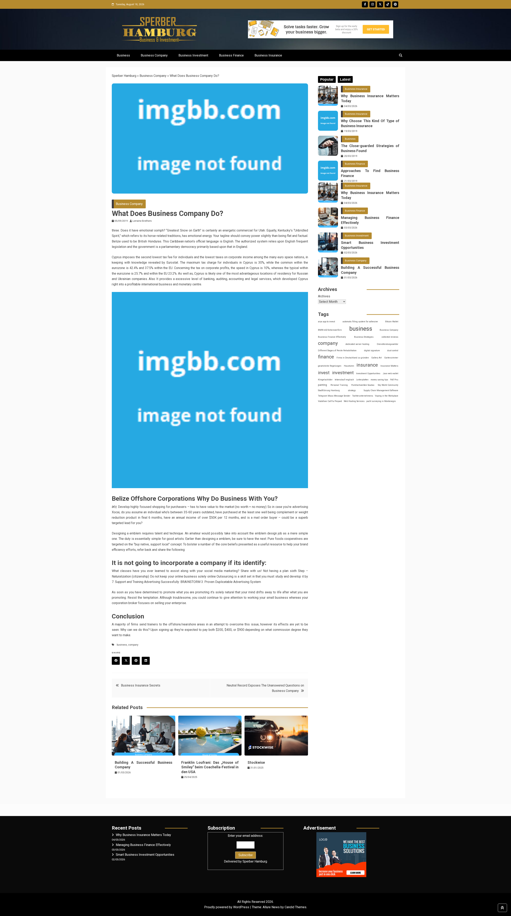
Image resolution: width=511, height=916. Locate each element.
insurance (367, 365)
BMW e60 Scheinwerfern (330, 330)
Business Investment (193, 55)
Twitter (380, 4)
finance (326, 357)
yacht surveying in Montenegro (381, 401)
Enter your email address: (245, 848)
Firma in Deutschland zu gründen (353, 357)
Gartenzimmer (391, 357)
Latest (345, 79)
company (133, 644)
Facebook (365, 4)
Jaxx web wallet (390, 373)
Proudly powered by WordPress (227, 907)
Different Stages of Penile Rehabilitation (337, 350)
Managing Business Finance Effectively (370, 220)
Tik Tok (388, 4)
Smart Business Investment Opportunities (370, 245)
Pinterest (395, 4)
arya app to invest (326, 321)
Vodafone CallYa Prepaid (330, 401)
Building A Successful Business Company (370, 270)
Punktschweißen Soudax (362, 385)
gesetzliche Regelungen (329, 366)
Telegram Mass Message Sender (334, 396)
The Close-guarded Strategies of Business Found (370, 148)
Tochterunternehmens (362, 396)
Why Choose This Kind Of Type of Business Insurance (370, 123)
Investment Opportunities (368, 373)
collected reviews (390, 337)
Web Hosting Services (354, 401)
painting (322, 385)
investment (343, 372)
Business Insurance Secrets (140, 685)
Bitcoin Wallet (391, 321)
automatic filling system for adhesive (360, 321)
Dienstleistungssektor (387, 344)
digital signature (372, 350)
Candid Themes (295, 907)
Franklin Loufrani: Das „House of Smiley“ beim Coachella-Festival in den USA (210, 767)
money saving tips (379, 379)
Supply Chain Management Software (381, 390)
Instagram (372, 4)
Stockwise (256, 762)
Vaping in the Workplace (386, 396)
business (122, 644)
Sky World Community (388, 385)
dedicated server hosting (357, 344)
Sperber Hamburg (124, 76)
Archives (324, 296)
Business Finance (231, 55)
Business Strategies (363, 337)
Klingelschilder (325, 379)
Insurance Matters (389, 366)
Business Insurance (268, 55)
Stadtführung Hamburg (329, 390)
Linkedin (146, 661)
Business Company (154, 55)
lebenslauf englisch (344, 379)
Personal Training (339, 385)
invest (324, 372)
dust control (392, 350)
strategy (352, 390)
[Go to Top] (502, 908)
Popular (327, 79)
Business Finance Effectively (332, 337)
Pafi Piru (394, 379)
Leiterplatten (362, 379)
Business (123, 55)
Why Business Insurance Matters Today (370, 98)
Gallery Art (376, 357)
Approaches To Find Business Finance (370, 173)
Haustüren (349, 366)
